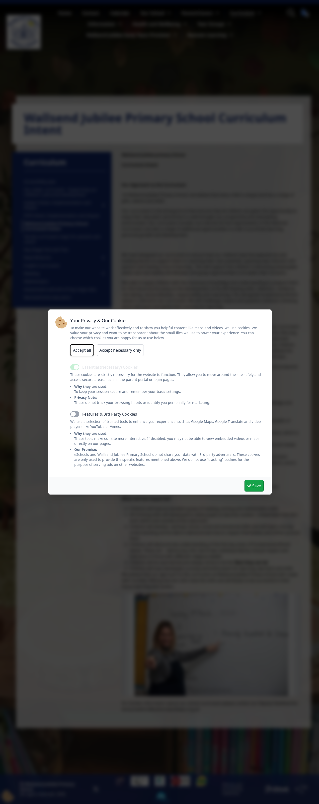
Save (256, 486)
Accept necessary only (120, 350)
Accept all (82, 350)
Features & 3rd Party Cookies (109, 414)
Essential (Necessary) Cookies (110, 367)
